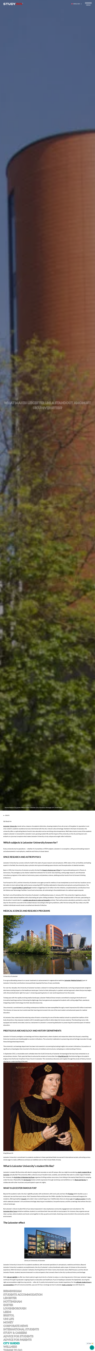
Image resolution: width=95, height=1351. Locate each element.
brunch (23, 1199)
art (71, 1199)
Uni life (8, 1318)
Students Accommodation (22, 1294)
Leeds (7, 1311)
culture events (80, 1199)
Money (8, 1322)
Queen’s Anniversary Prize (51, 870)
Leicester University (10, 826)
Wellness (10, 1346)
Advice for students (18, 1336)
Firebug (70, 1194)
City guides (17, 807)
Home (7, 807)
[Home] (13, 4)
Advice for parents (17, 1339)
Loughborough (14, 1308)
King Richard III (63, 1056)
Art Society (27, 1180)
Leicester (10, 1298)
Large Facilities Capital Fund (21, 887)
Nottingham (12, 1301)
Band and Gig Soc (80, 1180)
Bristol (8, 1315)
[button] (76, 4)
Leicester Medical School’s (73, 980)
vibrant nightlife (12, 1277)
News (11, 807)
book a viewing (67, 1285)
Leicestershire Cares (10, 1211)
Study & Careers (15, 1332)
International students (21, 1329)
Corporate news (15, 1325)
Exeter (8, 1305)
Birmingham (12, 1291)
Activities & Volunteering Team (24, 1177)
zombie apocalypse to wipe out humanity (36, 900)
